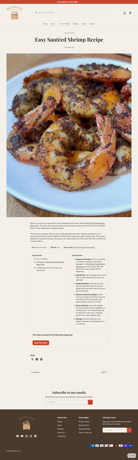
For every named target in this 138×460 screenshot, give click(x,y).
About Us (61, 433)
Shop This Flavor (40, 343)
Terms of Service (85, 433)
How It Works (65, 24)
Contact (92, 24)
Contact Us (62, 436)
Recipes (75, 24)
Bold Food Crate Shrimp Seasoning (84, 247)
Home (45, 24)
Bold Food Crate (15, 451)
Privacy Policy (84, 422)
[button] (130, 13)
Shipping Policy (85, 429)
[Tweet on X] (32, 359)
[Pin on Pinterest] (41, 359)
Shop (52, 24)
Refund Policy (84, 425)
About (83, 24)
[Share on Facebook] (37, 359)
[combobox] (72, 12)
